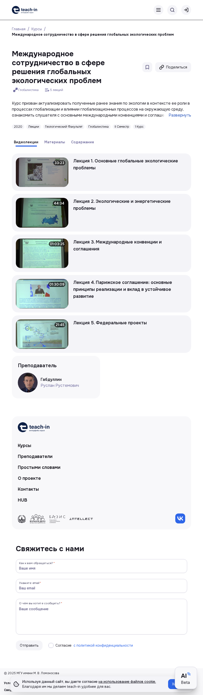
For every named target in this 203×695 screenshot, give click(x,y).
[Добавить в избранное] (147, 67)
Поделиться (176, 67)
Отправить (29, 645)
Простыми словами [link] (39, 467)
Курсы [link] (24, 445)
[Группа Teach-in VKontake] (180, 518)
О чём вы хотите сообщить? (39, 603)
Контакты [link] (28, 489)
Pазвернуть (180, 115)
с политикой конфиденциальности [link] (103, 645)
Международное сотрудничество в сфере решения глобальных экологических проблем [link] (93, 34)
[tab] (26, 142)
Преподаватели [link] (35, 456)
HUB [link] (22, 500)
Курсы (36, 29)
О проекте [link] (29, 478)
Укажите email (29, 583)
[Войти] (186, 10)
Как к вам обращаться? (36, 563)
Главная (18, 29)
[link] (24, 10)
